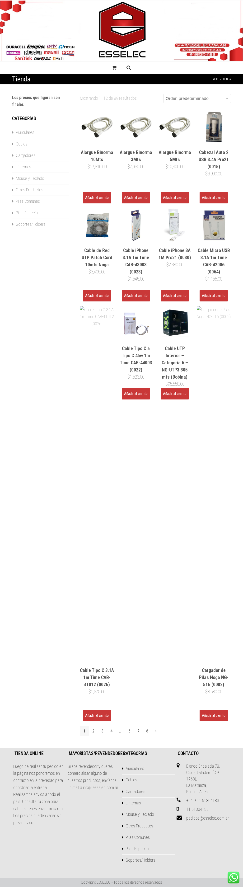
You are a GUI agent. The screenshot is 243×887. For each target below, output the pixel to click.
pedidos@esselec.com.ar (207, 818)
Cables (21, 143)
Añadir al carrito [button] (97, 197)
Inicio (215, 79)
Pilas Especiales (29, 212)
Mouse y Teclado (30, 178)
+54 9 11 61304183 (202, 800)
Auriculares (25, 132)
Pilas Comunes (28, 201)
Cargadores (25, 155)
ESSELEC (104, 882)
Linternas (23, 166)
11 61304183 (197, 809)
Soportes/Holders (30, 224)
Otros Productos (29, 189)
